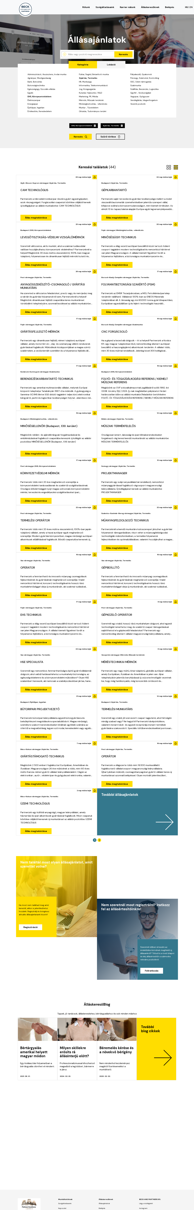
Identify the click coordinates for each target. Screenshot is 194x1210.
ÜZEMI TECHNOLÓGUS (35, 803)
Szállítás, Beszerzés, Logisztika (144, 89)
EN (191, 7)
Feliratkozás (151, 970)
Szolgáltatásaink (105, 7)
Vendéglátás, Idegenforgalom (144, 100)
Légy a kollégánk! (146, 1203)
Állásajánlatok (104, 1203)
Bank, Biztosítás (35, 81)
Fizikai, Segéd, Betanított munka (94, 74)
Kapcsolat (62, 1208)
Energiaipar (33, 104)
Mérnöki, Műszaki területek (91, 100)
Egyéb (30, 93)
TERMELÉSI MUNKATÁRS (117, 709)
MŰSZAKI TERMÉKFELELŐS (118, 426)
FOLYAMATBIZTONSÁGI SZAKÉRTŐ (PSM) (128, 284)
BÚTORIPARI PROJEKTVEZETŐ (40, 709)
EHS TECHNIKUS (30, 615)
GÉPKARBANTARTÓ (114, 190)
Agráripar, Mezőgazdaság (39, 78)
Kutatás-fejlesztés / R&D (90, 93)
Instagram (143, 1208)
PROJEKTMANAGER (114, 473)
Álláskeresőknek (150, 7)
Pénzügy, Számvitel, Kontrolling (144, 78)
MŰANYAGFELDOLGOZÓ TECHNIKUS (125, 520)
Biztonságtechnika (36, 85)
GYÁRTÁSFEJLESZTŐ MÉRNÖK (40, 331)
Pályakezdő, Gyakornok (141, 74)
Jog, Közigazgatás (87, 89)
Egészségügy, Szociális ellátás (41, 89)
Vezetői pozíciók (138, 104)
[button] (137, 811)
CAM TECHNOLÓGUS (34, 190)
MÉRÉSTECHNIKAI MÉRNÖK (119, 662)
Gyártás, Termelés (88, 78)
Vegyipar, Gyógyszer (139, 96)
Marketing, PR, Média (88, 96)
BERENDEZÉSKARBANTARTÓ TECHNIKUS (46, 379)
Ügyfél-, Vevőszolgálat (140, 93)
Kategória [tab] (82, 64)
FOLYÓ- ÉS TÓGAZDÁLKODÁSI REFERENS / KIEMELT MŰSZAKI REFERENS (134, 380)
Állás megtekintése (36, 217)
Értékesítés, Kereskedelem (40, 111)
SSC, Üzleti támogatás (140, 81)
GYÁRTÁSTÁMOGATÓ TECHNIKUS (42, 756)
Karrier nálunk (127, 7)
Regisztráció (30, 927)
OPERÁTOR (108, 756)
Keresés (123, 54)
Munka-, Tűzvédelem (88, 107)
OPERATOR (27, 567)
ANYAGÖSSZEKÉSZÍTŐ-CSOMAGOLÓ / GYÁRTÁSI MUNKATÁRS (52, 286)
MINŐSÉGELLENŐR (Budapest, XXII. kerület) (48, 426)
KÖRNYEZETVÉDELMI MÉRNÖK (40, 473)
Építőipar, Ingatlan (36, 107)
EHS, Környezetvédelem (39, 96)
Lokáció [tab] (111, 64)
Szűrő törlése (108, 136)
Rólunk (86, 7)
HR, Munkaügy (85, 81)
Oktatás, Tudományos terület (92, 111)
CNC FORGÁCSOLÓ (114, 331)
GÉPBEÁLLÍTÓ (110, 567)
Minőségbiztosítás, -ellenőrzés (93, 104)
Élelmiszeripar (34, 100)
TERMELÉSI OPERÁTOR (35, 520)
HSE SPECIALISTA (31, 662)
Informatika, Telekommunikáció (93, 85)
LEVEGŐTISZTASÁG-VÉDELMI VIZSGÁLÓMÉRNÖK (52, 237)
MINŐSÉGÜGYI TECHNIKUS (118, 237)
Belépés (169, 7)
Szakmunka (135, 85)
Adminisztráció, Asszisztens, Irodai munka (47, 74)
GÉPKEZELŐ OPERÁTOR (116, 615)
